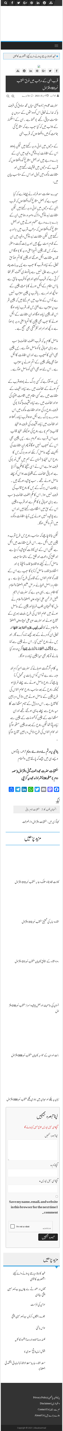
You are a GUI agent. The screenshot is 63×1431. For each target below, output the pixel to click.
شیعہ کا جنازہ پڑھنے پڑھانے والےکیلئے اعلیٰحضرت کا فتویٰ (34, 56)
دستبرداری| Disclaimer (50, 1403)
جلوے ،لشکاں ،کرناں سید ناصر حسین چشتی (28, 1316)
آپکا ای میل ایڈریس (48, 1181)
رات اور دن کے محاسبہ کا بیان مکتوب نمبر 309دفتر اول (35, 1055)
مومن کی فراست (38, 1304)
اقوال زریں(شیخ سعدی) (34, 1351)
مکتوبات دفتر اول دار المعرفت (34, 821)
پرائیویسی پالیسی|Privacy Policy (46, 1397)
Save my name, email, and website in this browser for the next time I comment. (33, 1207)
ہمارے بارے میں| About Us (47, 1415)
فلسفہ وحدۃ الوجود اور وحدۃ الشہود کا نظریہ (30, 1339)
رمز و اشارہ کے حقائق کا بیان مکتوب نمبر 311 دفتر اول (37, 961)
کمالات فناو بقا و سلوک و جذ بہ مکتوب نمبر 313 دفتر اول (37, 882)
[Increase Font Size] (13, 96)
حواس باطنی (40, 1328)
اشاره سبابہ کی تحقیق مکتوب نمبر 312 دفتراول (40, 921)
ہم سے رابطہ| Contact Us (49, 1409)
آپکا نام (54, 1165)
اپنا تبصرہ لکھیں (51, 1135)
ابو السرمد (53, 96)
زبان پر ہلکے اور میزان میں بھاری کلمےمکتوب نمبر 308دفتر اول (32, 1099)
